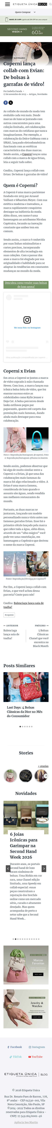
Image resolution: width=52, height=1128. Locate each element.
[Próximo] (44, 698)
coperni (9, 615)
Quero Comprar (22, 12)
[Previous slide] (8, 868)
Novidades (19, 58)
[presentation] (26, 687)
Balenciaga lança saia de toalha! (11, 632)
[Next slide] (44, 868)
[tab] (20, 726)
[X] (11, 103)
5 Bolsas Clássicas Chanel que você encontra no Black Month (39, 636)
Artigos (7, 58)
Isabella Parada (14, 91)
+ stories (43, 766)
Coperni (27, 154)
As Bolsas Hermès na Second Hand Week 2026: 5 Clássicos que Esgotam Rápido (23, 851)
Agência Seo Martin (26, 1122)
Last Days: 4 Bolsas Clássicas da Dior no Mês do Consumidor (24, 712)
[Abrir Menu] (7, 4)
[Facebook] (5, 103)
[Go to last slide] (8, 698)
